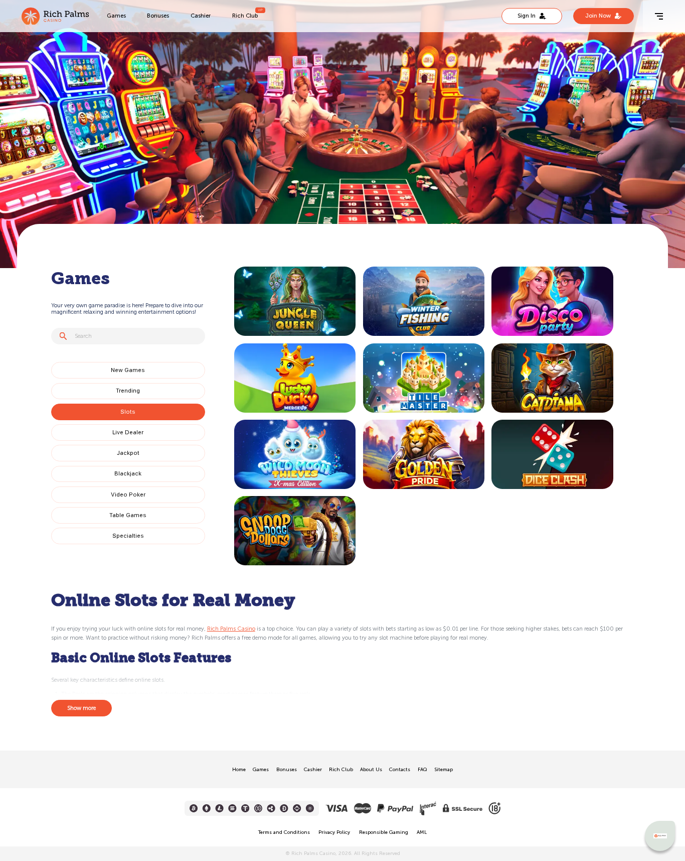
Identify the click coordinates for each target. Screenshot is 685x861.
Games (116, 15)
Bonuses (158, 15)
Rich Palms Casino (231, 628)
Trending (128, 390)
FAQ (422, 770)
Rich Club (245, 15)
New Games (128, 370)
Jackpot (128, 452)
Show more (81, 707)
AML (422, 832)
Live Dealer (127, 432)
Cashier (201, 15)
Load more (253, 569)
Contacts (399, 770)
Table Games (127, 515)
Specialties (128, 535)
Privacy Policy (334, 832)
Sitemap (443, 770)
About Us (371, 770)
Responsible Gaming (383, 832)
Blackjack (127, 473)
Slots (127, 411)
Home (239, 770)
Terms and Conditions (284, 832)
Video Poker (128, 494)
